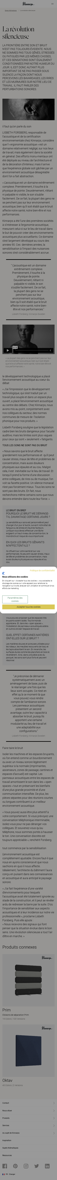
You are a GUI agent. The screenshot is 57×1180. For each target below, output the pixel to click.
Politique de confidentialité (42, 570)
